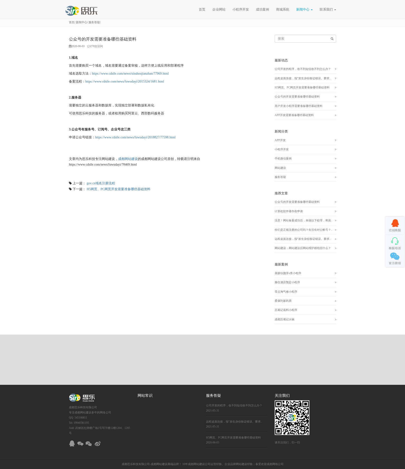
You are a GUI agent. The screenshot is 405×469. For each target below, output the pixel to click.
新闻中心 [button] (303, 9)
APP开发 (280, 140)
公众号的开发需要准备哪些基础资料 (297, 96)
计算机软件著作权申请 (289, 211)
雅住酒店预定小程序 (287, 282)
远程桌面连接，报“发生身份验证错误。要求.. (303, 78)
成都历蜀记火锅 (284, 319)
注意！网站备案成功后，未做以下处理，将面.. (303, 220)
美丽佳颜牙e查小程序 (288, 273)
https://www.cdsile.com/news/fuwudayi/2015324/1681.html (124, 81)
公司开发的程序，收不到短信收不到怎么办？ (303, 69)
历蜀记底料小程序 (286, 310)
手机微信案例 (283, 158)
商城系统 (282, 9)
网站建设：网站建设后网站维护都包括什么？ (303, 248)
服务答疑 (94, 22)
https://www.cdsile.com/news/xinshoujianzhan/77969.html (130, 73)
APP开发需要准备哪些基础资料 (294, 115)
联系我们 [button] (327, 9)
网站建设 (280, 168)
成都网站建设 (128, 159)
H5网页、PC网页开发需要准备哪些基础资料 (118, 189)
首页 (202, 9)
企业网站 (218, 9)
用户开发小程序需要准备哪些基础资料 (298, 106)
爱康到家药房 (283, 301)
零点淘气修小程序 (286, 291)
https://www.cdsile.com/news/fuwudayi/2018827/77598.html (135, 137)
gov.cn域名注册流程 (101, 183)
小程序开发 (240, 9)
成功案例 (262, 9)
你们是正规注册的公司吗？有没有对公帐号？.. (303, 229)
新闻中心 (81, 22)
